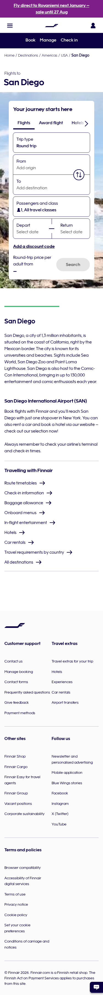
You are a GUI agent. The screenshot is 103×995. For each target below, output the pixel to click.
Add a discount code (34, 246)
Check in (69, 40)
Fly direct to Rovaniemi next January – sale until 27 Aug (51, 9)
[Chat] (96, 987)
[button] (9, 25)
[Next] (86, 123)
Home (9, 55)
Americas (49, 55)
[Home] (51, 25)
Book (30, 40)
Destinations (28, 55)
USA (64, 55)
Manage (48, 40)
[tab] (24, 122)
